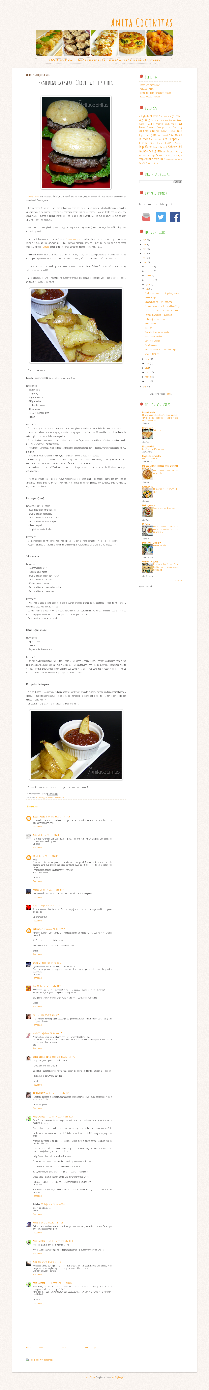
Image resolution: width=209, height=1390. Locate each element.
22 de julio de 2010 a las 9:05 (57, 1093)
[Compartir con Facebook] (56, 794)
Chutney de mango (152, 353)
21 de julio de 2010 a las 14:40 (52, 889)
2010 (144, 262)
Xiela (35, 1261)
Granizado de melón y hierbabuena (158, 301)
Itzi (34, 855)
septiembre (149, 280)
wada (35, 1033)
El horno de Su (147, 427)
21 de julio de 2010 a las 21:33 (49, 986)
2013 (144, 249)
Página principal (61, 60)
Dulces (142, 127)
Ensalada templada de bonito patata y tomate (162, 293)
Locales (159, 135)
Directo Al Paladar (148, 412)
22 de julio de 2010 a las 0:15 (47, 1014)
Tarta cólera (157, 430)
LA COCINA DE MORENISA (151, 542)
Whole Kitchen (33, 196)
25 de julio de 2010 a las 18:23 (51, 1222)
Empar (35, 962)
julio (147, 288)
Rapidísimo (145, 146)
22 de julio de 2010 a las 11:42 (53, 1204)
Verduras (159, 159)
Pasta (180, 139)
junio (147, 359)
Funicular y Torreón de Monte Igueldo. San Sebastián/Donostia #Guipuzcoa (165, 567)
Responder (37, 826)
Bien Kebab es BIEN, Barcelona (153, 448)
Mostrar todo (178, 580)
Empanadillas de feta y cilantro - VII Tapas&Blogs (162, 306)
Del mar (178, 124)
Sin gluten (155, 151)
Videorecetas (169, 159)
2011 (144, 257)
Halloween (165, 130)
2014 (144, 244)
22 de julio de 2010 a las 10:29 (61, 1116)
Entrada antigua (91, 1347)
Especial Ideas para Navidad (150, 96)
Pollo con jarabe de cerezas (155, 319)
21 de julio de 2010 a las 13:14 (50, 835)
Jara (34, 986)
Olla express (156, 139)
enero (147, 381)
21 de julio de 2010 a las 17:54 (51, 962)
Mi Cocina (146, 524)
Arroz (166, 120)
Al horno (154, 116)
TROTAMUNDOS (39, 1093)
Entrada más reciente (34, 1347)
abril (147, 368)
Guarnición (155, 131)
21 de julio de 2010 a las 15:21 (53, 929)
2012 (144, 253)
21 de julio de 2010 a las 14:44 (50, 905)
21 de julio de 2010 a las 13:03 (58, 816)
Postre (168, 143)
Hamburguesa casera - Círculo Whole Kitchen (161, 310)
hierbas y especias (148, 505)
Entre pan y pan (41, 797)
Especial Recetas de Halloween (134, 60)
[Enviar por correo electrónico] (48, 794)
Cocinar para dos (73, 239)
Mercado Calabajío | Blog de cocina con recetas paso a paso (160, 467)
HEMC (173, 131)
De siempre (156, 124)
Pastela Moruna (151, 323)
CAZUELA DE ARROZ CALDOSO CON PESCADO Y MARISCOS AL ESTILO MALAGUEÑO (165, 529)
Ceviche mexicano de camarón (164, 507)
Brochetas (172, 120)
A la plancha (144, 116)
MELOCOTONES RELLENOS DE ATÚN (165, 490)
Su (34, 1014)
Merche (46, 246)
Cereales (148, 124)
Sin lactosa (168, 151)
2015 (144, 240)
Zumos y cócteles (152, 163)
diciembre (149, 266)
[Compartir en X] (53, 794)
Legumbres (143, 135)
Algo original (146, 119)
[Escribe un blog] (51, 794)
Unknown (37, 929)
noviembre (149, 271)
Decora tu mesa (168, 124)
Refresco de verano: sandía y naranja (158, 314)
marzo (147, 372)
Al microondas (164, 116)
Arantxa (36, 889)
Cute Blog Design (117, 1377)
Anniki (35, 1222)
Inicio (64, 1347)
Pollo (159, 143)
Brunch (179, 120)
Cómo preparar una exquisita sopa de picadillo (165, 472)
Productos (178, 143)
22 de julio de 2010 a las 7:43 (63, 1056)
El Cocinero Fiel (148, 446)
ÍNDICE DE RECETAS (91, 60)
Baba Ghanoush (151, 345)
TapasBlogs (151, 155)
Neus (35, 835)
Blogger (168, 393)
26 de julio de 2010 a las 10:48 (61, 1241)
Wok (141, 163)
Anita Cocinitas (142, 22)
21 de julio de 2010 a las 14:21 (48, 855)
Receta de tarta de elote (151, 458)
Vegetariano (146, 159)
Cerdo (141, 124)
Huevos (179, 130)
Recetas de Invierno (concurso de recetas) (155, 92)
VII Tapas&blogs (150, 297)
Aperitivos (159, 120)
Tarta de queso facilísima (154, 336)
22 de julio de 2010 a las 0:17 (50, 1033)
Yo (144, 163)
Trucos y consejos (173, 155)
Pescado (143, 143)
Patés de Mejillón (159, 545)
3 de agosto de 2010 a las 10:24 (62, 1282)
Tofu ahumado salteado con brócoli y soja (160, 349)
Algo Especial (176, 116)
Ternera (51, 797)
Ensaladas (151, 127)
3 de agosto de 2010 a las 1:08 (50, 1261)
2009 (144, 386)
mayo (147, 363)
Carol (35, 905)
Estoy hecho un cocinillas (151, 456)
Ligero (152, 134)
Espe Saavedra (39, 816)
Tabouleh (148, 327)
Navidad (165, 135)
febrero (148, 376)
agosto (147, 284)
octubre (148, 275)
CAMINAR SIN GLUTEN (150, 561)
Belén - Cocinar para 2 (42, 1056)
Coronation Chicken (152, 340)
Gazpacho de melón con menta (157, 332)
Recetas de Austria (160, 147)
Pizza (152, 143)
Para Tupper (169, 138)
